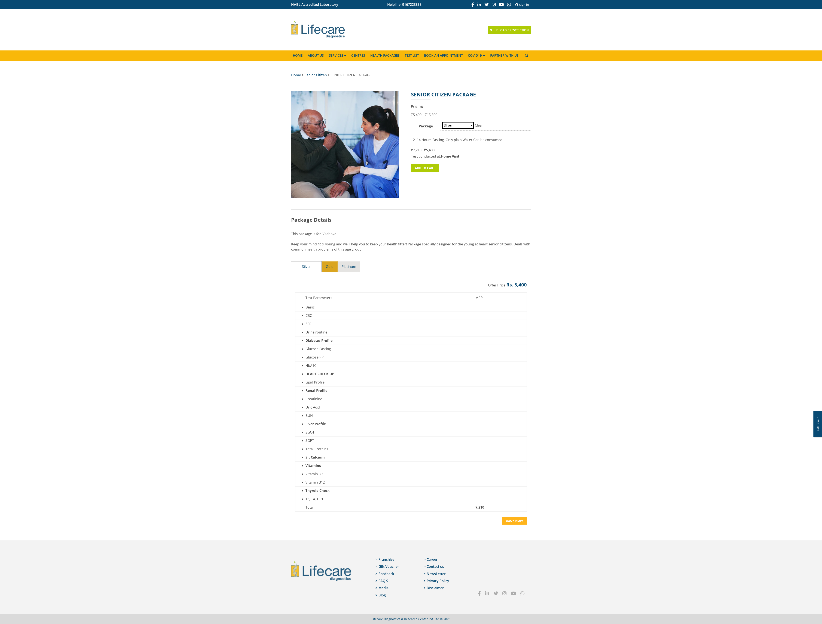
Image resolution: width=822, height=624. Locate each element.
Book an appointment (443, 55)
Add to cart (425, 168)
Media (383, 588)
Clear (479, 125)
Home (297, 55)
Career (432, 559)
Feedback (386, 573)
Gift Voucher (388, 566)
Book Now (514, 521)
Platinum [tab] (349, 266)
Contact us (435, 566)
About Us (316, 55)
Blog (382, 595)
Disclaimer (435, 588)
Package (426, 126)
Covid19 (475, 55)
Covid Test (818, 424)
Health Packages (384, 55)
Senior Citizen (316, 75)
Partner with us (504, 55)
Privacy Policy (438, 580)
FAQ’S (383, 580)
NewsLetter (436, 573)
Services (336, 55)
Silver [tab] (306, 266)
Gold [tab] (330, 266)
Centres (358, 55)
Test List (412, 55)
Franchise (386, 559)
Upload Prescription (511, 30)
